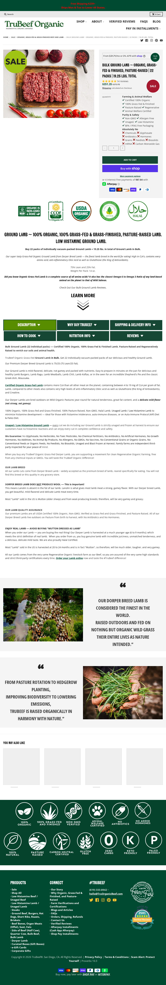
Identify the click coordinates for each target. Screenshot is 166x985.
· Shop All (16, 892)
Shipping (106, 88)
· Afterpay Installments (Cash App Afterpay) (64, 928)
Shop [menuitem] (80, 21)
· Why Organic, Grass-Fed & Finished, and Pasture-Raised (66, 896)
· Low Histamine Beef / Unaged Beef (24, 898)
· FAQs (53, 913)
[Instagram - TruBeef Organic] (151, 40)
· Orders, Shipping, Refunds (66, 916)
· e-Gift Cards (18, 947)
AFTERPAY (104, 974)
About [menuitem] (97, 21)
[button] (109, 81)
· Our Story (56, 889)
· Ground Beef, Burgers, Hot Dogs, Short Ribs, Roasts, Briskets (26, 917)
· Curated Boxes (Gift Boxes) (27, 944)
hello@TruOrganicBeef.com (106, 893)
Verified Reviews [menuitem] (122, 21)
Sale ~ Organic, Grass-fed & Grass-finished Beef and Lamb (37, 37)
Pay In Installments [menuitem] (142, 28)
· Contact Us (57, 920)
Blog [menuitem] (157, 21)
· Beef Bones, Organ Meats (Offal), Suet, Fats (26, 925)
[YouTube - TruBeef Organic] (161, 40)
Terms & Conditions (117, 957)
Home (5, 37)
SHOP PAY (88, 974)
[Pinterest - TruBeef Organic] (156, 40)
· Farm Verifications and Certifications (64, 904)
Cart (157, 14)
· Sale (13, 889)
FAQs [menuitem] (144, 21)
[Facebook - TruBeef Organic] (146, 40)
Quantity (106, 97)
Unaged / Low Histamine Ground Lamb (27, 425)
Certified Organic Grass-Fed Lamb (24, 385)
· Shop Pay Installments (64, 933)
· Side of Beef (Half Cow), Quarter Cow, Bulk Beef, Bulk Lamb (25, 934)
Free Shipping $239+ (83, 3)
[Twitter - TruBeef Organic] (141, 40)
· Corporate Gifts (20, 950)
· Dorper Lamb (19, 940)
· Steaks (15, 910)
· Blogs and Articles (61, 910)
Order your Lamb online (69, 558)
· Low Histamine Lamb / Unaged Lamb (24, 904)
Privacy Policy (93, 957)
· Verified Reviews (60, 923)
